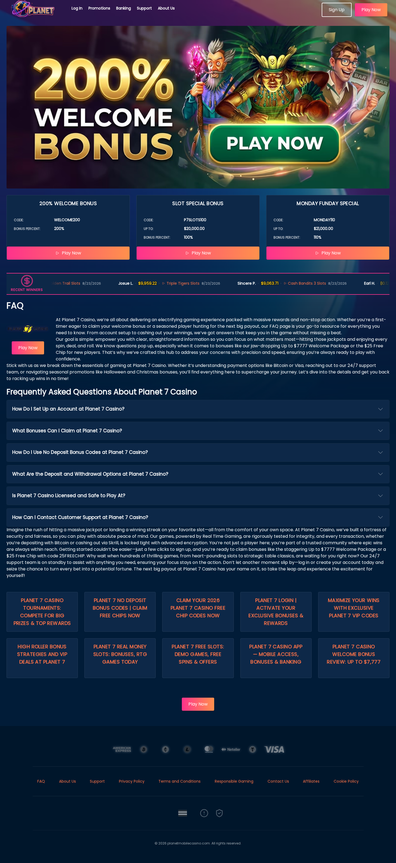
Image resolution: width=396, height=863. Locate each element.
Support (144, 8)
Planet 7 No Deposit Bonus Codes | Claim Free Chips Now (120, 608)
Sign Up (337, 10)
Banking (123, 8)
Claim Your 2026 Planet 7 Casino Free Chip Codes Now (198, 608)
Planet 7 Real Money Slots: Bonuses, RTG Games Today (120, 654)
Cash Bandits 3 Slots (283, 283)
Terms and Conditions (179, 781)
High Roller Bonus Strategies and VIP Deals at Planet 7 (42, 654)
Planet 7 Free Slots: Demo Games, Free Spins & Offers (198, 654)
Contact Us (278, 781)
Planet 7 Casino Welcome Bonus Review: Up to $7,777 (353, 654)
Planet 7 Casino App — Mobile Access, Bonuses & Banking (275, 654)
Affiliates (311, 781)
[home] (36, 15)
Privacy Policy (132, 781)
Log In (77, 8)
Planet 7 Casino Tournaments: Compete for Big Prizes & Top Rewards (42, 612)
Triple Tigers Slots (158, 283)
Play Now (371, 10)
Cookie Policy (346, 781)
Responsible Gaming (234, 781)
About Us (166, 8)
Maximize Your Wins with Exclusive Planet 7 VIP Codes (354, 608)
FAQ (41, 781)
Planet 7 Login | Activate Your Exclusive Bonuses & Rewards (275, 612)
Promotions (99, 8)
